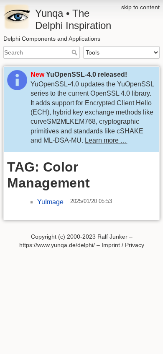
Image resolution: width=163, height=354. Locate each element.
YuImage (50, 202)
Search (75, 52)
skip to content (140, 7)
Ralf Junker (112, 236)
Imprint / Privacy (123, 245)
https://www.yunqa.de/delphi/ (57, 245)
